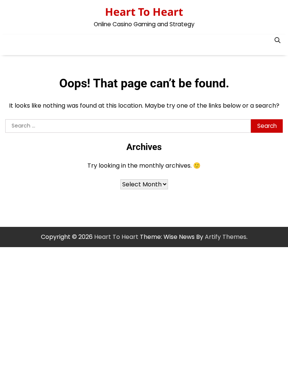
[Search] (277, 40)
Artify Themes (225, 236)
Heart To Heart (144, 11)
